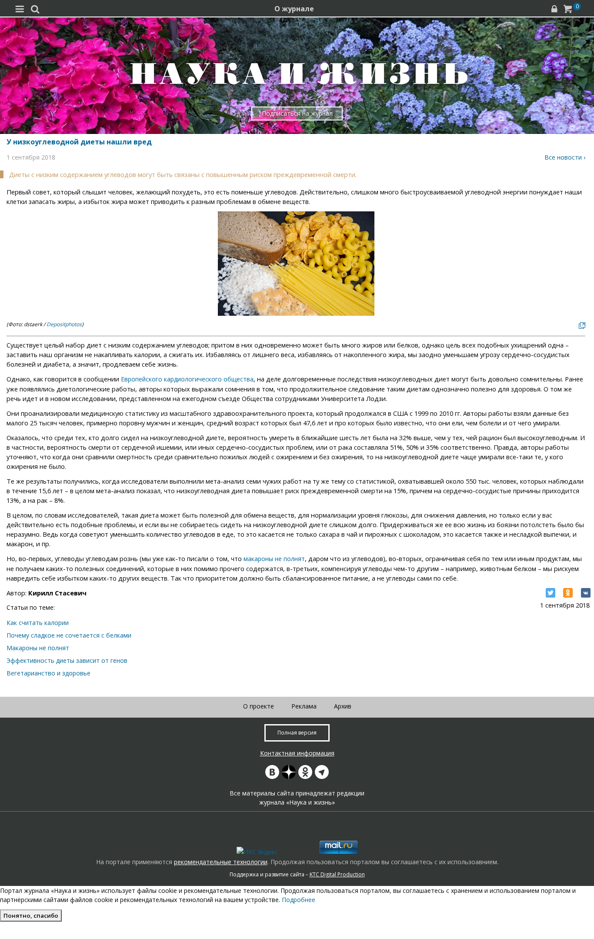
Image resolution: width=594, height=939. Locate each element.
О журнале (294, 8)
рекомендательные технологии (220, 862)
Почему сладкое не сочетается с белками (69, 635)
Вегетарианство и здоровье (48, 673)
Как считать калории (38, 622)
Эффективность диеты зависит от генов (67, 660)
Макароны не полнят (38, 648)
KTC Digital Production (337, 874)
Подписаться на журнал (297, 113)
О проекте (258, 706)
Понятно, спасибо (30, 915)
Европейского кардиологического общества (187, 379)
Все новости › (564, 157)
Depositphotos (64, 324)
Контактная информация (297, 753)
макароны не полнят (274, 559)
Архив (342, 706)
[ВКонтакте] (586, 593)
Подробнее (298, 900)
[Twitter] (550, 593)
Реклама (304, 706)
